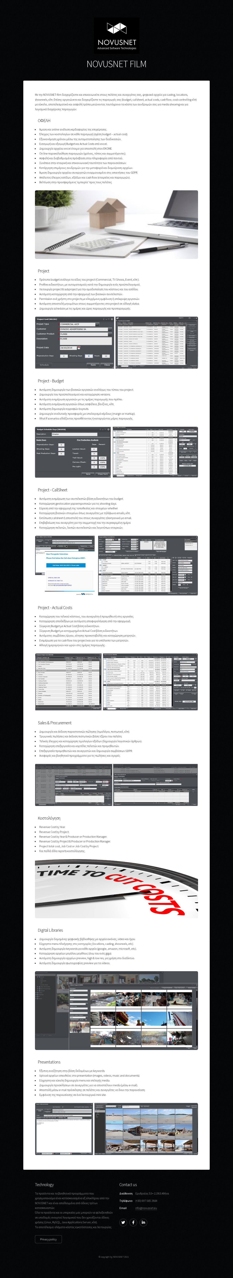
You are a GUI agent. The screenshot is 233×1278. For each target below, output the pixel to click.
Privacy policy (48, 1239)
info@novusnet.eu (146, 1208)
